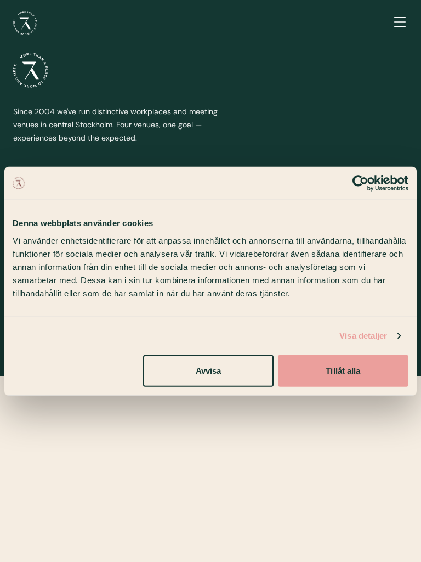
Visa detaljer (363, 335)
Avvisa (208, 370)
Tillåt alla (343, 370)
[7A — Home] (25, 23)
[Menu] (399, 23)
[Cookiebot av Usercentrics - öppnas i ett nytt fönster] (360, 183)
